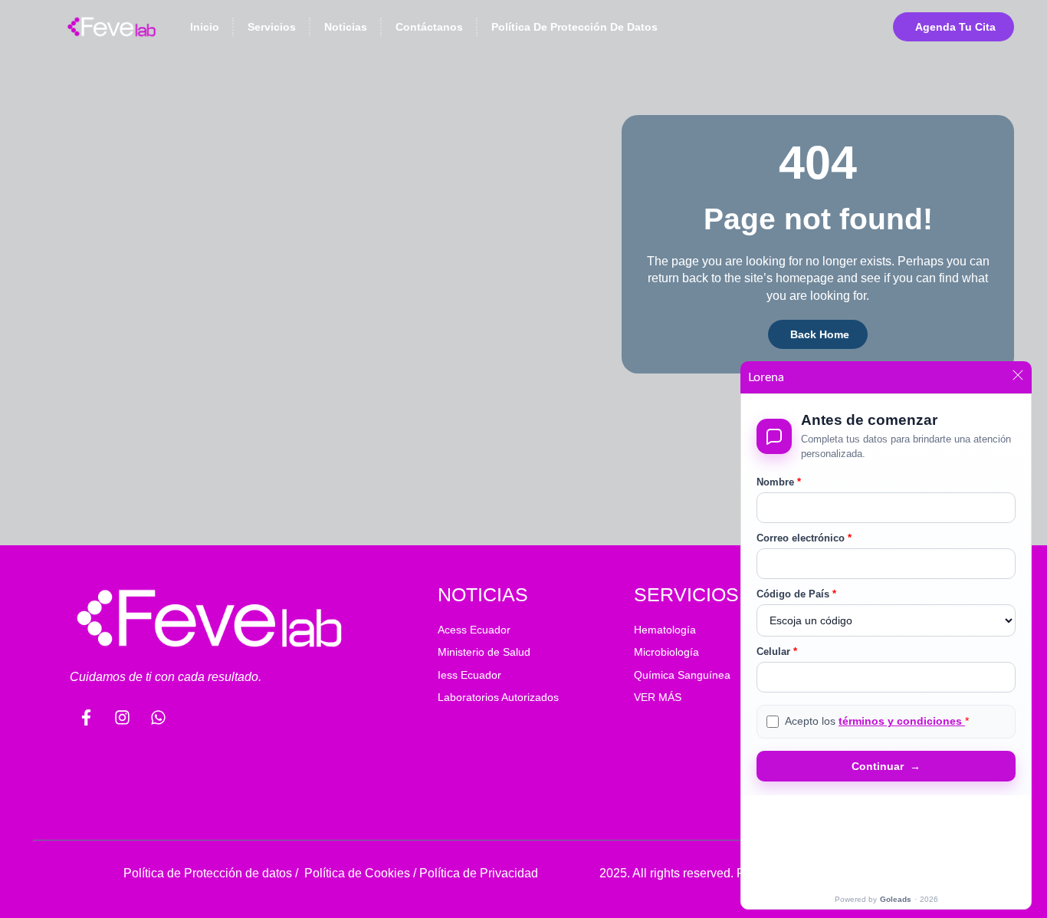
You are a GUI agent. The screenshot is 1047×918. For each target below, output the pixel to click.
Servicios (272, 27)
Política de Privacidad (478, 873)
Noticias (345, 27)
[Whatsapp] (158, 717)
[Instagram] (122, 717)
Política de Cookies (357, 873)
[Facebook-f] (86, 717)
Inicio (204, 27)
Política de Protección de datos (207, 873)
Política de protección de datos (574, 27)
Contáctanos (429, 27)
